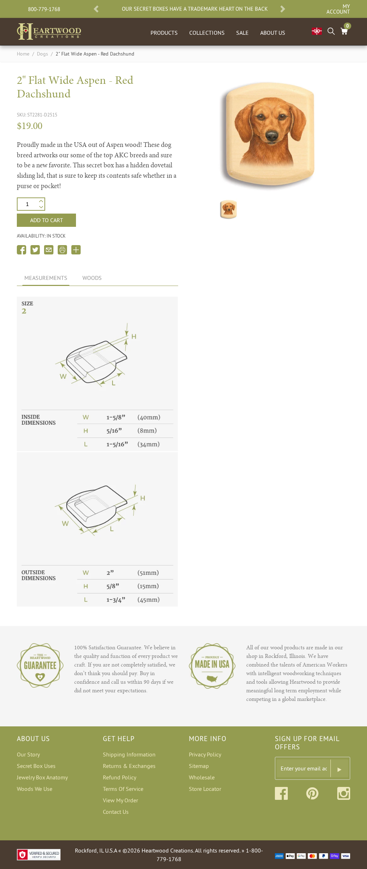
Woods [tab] (92, 277)
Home (23, 54)
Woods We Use (34, 788)
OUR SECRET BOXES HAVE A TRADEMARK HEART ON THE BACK (195, 9)
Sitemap (199, 765)
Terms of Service (123, 788)
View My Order (120, 800)
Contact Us (116, 811)
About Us (272, 32)
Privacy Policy (205, 754)
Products (164, 32)
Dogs (42, 54)
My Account (338, 9)
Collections (207, 32)
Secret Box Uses (36, 765)
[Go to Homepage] (49, 30)
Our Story (28, 754)
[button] (96, 9)
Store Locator (205, 788)
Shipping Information (129, 754)
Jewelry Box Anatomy (42, 777)
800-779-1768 (44, 9)
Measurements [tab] (45, 277)
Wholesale (202, 777)
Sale (242, 32)
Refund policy (119, 777)
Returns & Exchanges (129, 765)
